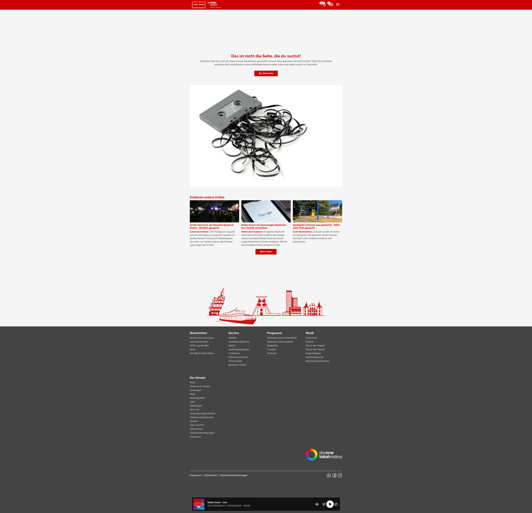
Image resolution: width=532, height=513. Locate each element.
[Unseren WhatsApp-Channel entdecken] (329, 475)
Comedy (271, 349)
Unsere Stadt (235, 361)
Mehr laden (266, 251)
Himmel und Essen (238, 357)
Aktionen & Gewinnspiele (280, 341)
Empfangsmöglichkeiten (202, 413)
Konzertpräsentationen (317, 361)
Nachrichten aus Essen (201, 338)
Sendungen (196, 390)
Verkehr (232, 338)
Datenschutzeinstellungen (233, 475)
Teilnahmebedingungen (202, 433)
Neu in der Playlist (315, 345)
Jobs (192, 402)
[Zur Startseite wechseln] (198, 5)
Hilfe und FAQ (197, 425)
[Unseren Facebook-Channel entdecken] (334, 475)
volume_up (317, 504)
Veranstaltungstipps (239, 349)
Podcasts (272, 353)
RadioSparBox (197, 398)
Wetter (232, 345)
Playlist (310, 341)
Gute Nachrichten (199, 341)
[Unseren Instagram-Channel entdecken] (340, 475)
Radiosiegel (196, 405)
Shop (192, 394)
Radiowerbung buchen (201, 417)
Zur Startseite (266, 73)
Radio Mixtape (313, 353)
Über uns (194, 409)
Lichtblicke (234, 353)
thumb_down (324, 504)
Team (192, 382)
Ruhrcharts (311, 338)
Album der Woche (315, 349)
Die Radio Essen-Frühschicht (282, 338)
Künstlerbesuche (314, 357)
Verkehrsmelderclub (239, 341)
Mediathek (272, 345)
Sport (193, 349)
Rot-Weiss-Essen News (202, 353)
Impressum (196, 436)
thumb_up (336, 504)
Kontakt (194, 421)
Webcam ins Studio (200, 386)
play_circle (330, 504)
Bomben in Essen (237, 365)
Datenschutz (196, 429)
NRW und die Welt (199, 345)
